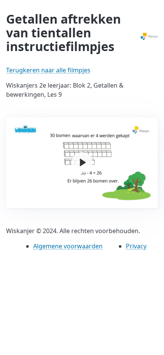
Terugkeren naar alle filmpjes (48, 70)
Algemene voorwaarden (68, 246)
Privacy (136, 246)
